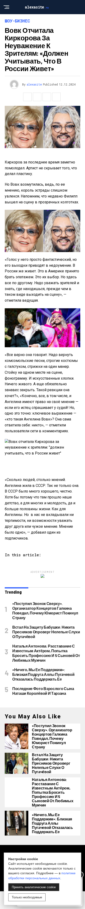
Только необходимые (27, 897)
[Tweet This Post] (37, 97)
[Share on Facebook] (27, 97)
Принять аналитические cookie (34, 887)
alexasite (34, 84)
